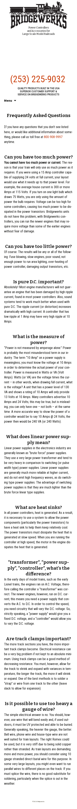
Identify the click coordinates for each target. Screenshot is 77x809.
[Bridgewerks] (38, 14)
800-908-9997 (53, 137)
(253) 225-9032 (37, 79)
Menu (8, 100)
